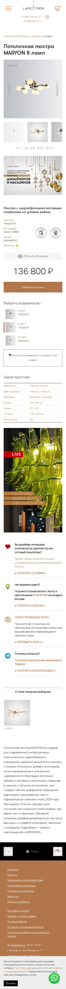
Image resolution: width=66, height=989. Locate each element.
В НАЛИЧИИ (40, 595)
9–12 (40, 148)
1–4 (26, 148)
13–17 (48, 148)
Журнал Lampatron (18, 901)
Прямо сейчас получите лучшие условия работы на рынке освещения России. (38, 562)
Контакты (13, 869)
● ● (35, 670)
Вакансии (13, 896)
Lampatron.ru (17, 945)
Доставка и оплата (18, 910)
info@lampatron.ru (32, 21)
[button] (10, 89)
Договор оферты (17, 921)
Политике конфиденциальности (31, 968)
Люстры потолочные (16, 36)
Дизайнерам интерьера (21, 885)
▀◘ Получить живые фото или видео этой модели (33, 358)
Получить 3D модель (35, 256)
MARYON (36, 36)
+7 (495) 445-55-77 (31, 17)
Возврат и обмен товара (21, 916)
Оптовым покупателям (20, 890)
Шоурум (12, 874)
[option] (33, 89)
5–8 (33, 148)
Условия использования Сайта (25, 927)
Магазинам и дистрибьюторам (25, 880)
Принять (11, 983)
